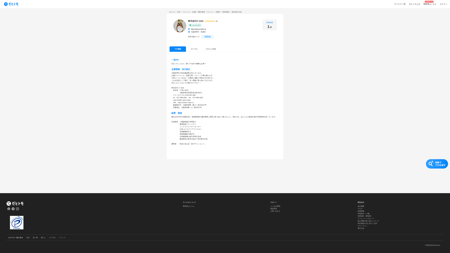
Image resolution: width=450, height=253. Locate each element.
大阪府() (207, 36)
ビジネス (52, 237)
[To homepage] (11, 4)
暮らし (43, 237)
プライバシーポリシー (366, 218)
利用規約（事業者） (365, 216)
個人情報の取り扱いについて (368, 221)
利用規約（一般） (364, 213)
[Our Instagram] (17, 210)
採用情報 (361, 211)
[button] (225, 166)
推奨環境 (273, 209)
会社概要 (361, 206)
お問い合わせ (275, 211)
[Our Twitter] (13, 210)
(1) (217, 21)
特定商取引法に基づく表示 (367, 223)
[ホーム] (17, 203)
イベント (62, 237)
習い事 (35, 237)
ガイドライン (363, 226)
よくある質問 (275, 206)
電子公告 (361, 228)
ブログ (360, 209)
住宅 (28, 237)
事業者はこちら (188, 206)
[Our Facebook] (9, 210)
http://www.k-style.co (198, 29)
